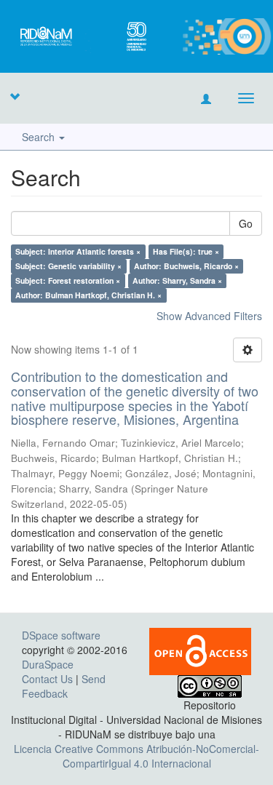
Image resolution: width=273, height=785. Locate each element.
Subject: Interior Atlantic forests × (78, 251)
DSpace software (61, 635)
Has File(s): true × (186, 251)
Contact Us (47, 679)
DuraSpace (48, 664)
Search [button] (40, 136)
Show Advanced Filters (209, 315)
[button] (14, 96)
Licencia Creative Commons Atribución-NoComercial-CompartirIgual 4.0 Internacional (136, 755)
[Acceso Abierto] (200, 649)
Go (246, 223)
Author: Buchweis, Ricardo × (186, 265)
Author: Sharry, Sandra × (177, 280)
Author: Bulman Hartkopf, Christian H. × (88, 295)
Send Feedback (64, 686)
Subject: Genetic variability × (68, 265)
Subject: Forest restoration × (67, 280)
